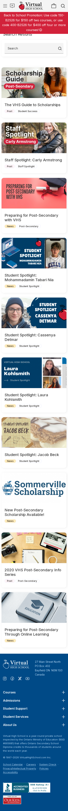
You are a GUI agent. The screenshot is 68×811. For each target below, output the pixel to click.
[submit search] (59, 48)
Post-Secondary (28, 226)
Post (9, 111)
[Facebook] (14, 679)
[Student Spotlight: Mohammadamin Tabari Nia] (34, 253)
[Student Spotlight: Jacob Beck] (34, 432)
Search (13, 48)
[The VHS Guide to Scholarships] (34, 82)
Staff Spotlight (26, 166)
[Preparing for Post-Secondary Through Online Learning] (34, 607)
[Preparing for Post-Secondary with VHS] (34, 193)
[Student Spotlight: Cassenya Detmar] (34, 313)
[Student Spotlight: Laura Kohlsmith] (34, 372)
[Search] (63, 6)
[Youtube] (27, 679)
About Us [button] (10, 725)
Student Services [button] (16, 717)
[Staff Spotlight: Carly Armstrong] (34, 138)
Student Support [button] (15, 708)
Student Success (28, 111)
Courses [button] (12, 6)
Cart (53, 5)
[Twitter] (22, 679)
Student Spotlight (29, 286)
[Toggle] (5, 6)
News (10, 226)
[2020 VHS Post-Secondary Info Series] (34, 547)
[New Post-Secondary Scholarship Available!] (34, 488)
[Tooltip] (40, 30)
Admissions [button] (11, 700)
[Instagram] (7, 679)
